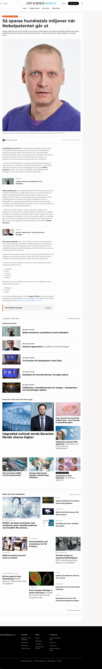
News (25, 8)
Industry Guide (34, 8)
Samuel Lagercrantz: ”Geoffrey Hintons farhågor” (30, 233)
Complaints (38, 644)
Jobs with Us (53, 645)
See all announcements (73, 610)
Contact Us (52, 642)
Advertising (56, 8)
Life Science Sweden (11, 16)
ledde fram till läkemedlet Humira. (29, 300)
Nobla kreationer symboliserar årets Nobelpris (29, 183)
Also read (18, 178)
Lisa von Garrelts (12, 140)
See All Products (25, 648)
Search (5, 3)
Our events (45, 8)
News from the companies (13, 494)
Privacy (37, 638)
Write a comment (74, 318)
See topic (48, 307)
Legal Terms (38, 641)
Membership (24, 642)
